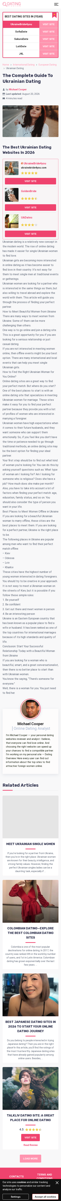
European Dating (48, 64)
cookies (21, 1182)
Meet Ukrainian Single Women (30, 844)
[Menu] (56, 4)
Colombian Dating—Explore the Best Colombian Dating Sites (30, 932)
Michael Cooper (18, 89)
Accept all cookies (45, 1196)
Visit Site (30, 181)
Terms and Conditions (45, 1176)
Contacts (16, 1176)
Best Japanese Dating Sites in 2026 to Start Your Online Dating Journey (30, 1026)
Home (6, 64)
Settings (16, 1196)
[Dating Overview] (12, 4)
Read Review (31, 1145)
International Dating (24, 64)
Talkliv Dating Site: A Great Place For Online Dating (30, 1118)
